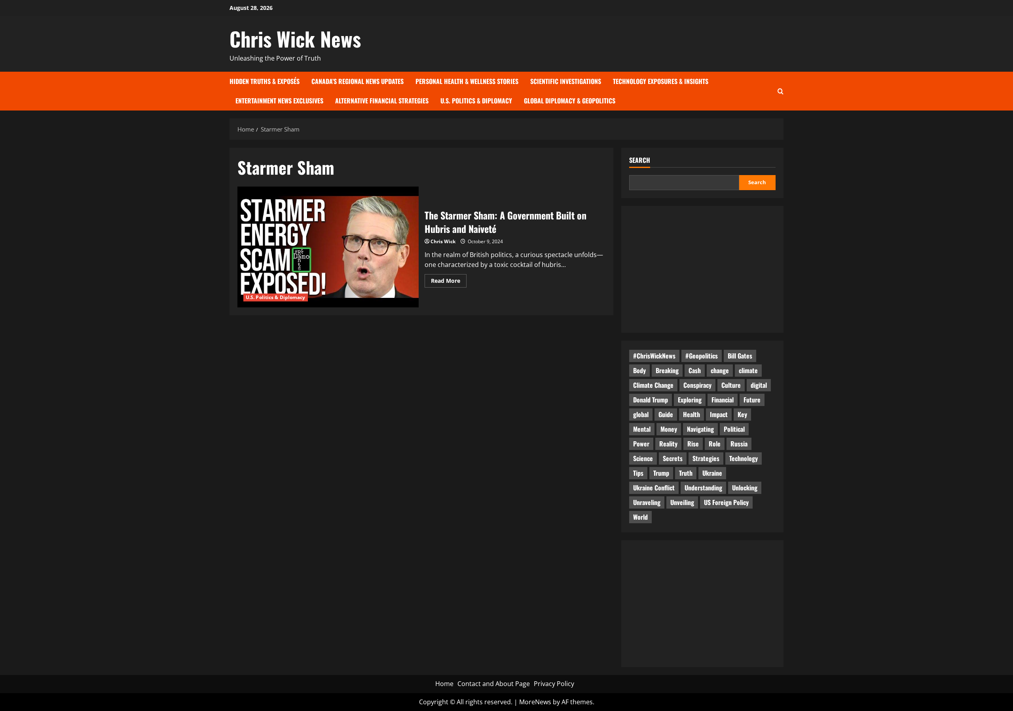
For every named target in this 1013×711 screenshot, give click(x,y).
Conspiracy (697, 385)
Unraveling (646, 502)
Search (639, 160)
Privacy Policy (554, 683)
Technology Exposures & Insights (660, 81)
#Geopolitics (701, 355)
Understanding (703, 487)
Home (444, 683)
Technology (743, 458)
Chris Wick (443, 241)
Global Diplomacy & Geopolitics (569, 100)
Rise (693, 443)
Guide (665, 414)
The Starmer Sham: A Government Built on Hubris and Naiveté (328, 247)
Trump (661, 473)
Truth (685, 473)
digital (759, 385)
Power (641, 443)
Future (752, 399)
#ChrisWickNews (654, 355)
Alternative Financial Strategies (382, 100)
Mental (642, 429)
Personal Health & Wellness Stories (466, 81)
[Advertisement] (702, 269)
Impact (719, 414)
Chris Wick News (295, 38)
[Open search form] (780, 91)
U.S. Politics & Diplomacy (476, 100)
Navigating (700, 429)
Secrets (673, 458)
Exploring (690, 399)
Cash (695, 370)
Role (715, 443)
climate (748, 370)
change (720, 370)
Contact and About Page (493, 683)
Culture (731, 385)
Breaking (667, 370)
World (640, 517)
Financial (722, 399)
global (641, 414)
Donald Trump (650, 399)
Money (668, 429)
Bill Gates (740, 355)
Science (643, 458)
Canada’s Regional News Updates (357, 81)
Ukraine (712, 473)
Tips (638, 473)
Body (639, 370)
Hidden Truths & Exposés (265, 81)
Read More (449, 282)
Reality (668, 443)
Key (742, 414)
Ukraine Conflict (654, 487)
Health (691, 414)
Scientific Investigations (565, 81)
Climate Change (653, 385)
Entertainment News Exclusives (279, 100)
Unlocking (744, 487)
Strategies (705, 458)
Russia (738, 443)
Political (734, 429)
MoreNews (535, 702)
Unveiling (682, 502)
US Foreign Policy (726, 502)
